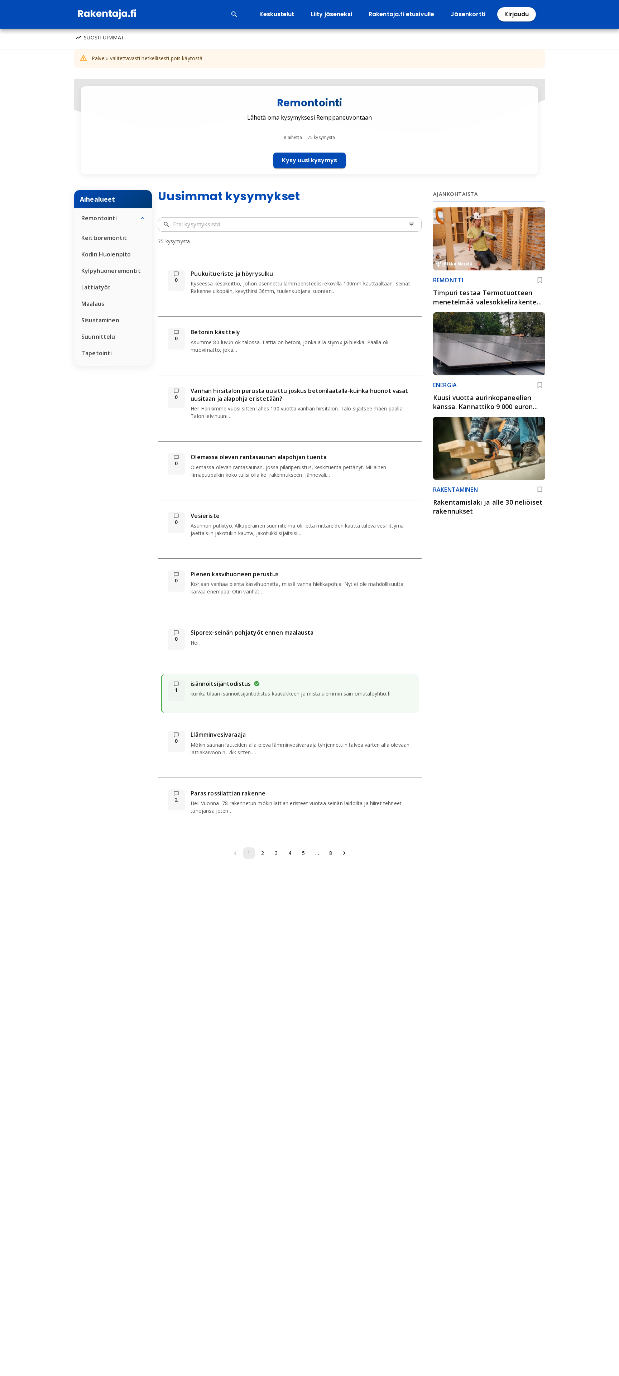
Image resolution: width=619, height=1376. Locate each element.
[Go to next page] (344, 853)
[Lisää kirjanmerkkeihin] (539, 280)
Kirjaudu (516, 14)
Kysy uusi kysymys (309, 160)
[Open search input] (234, 14)
